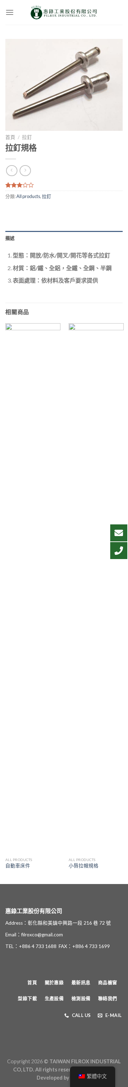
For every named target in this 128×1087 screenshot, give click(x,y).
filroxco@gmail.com (42, 934)
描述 (10, 238)
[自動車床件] (32, 588)
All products (28, 196)
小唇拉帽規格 (83, 865)
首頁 (10, 137)
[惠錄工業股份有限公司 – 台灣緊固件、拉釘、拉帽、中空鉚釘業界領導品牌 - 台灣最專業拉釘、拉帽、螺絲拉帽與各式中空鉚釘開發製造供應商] (64, 12)
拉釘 (27, 137)
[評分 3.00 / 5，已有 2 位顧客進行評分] (64, 185)
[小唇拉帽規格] (96, 588)
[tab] (64, 238)
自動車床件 (17, 865)
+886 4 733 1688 (38, 946)
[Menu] (9, 12)
